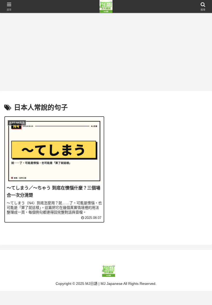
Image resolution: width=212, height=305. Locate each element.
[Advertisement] (106, 52)
